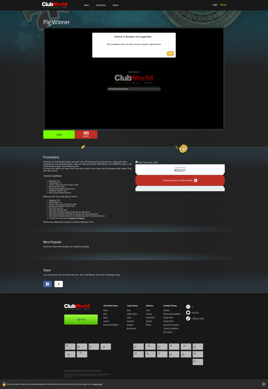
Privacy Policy (168, 321)
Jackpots (130, 325)
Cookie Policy (168, 317)
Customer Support (76, 218)
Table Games (132, 314)
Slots (129, 310)
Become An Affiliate (110, 325)
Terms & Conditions (170, 328)
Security (166, 310)
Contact (106, 321)
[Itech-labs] (82, 354)
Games (115, 5)
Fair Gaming (167, 332)
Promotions (101, 5)
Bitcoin (148, 325)
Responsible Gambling (171, 314)
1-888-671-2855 (198, 318)
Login (215, 4)
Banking (149, 321)
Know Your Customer (171, 325)
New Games (131, 328)
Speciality (130, 321)
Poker (129, 317)
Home (86, 5)
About (105, 317)
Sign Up (223, 4)
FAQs (105, 314)
